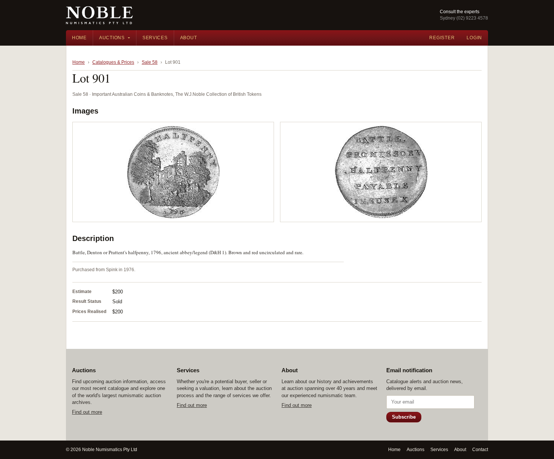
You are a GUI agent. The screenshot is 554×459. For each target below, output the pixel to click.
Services (155, 37)
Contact (480, 449)
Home (79, 37)
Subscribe (404, 417)
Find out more (87, 412)
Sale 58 (150, 62)
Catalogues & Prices (113, 62)
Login (474, 37)
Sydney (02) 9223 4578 (464, 18)
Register (442, 37)
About (188, 37)
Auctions (112, 37)
